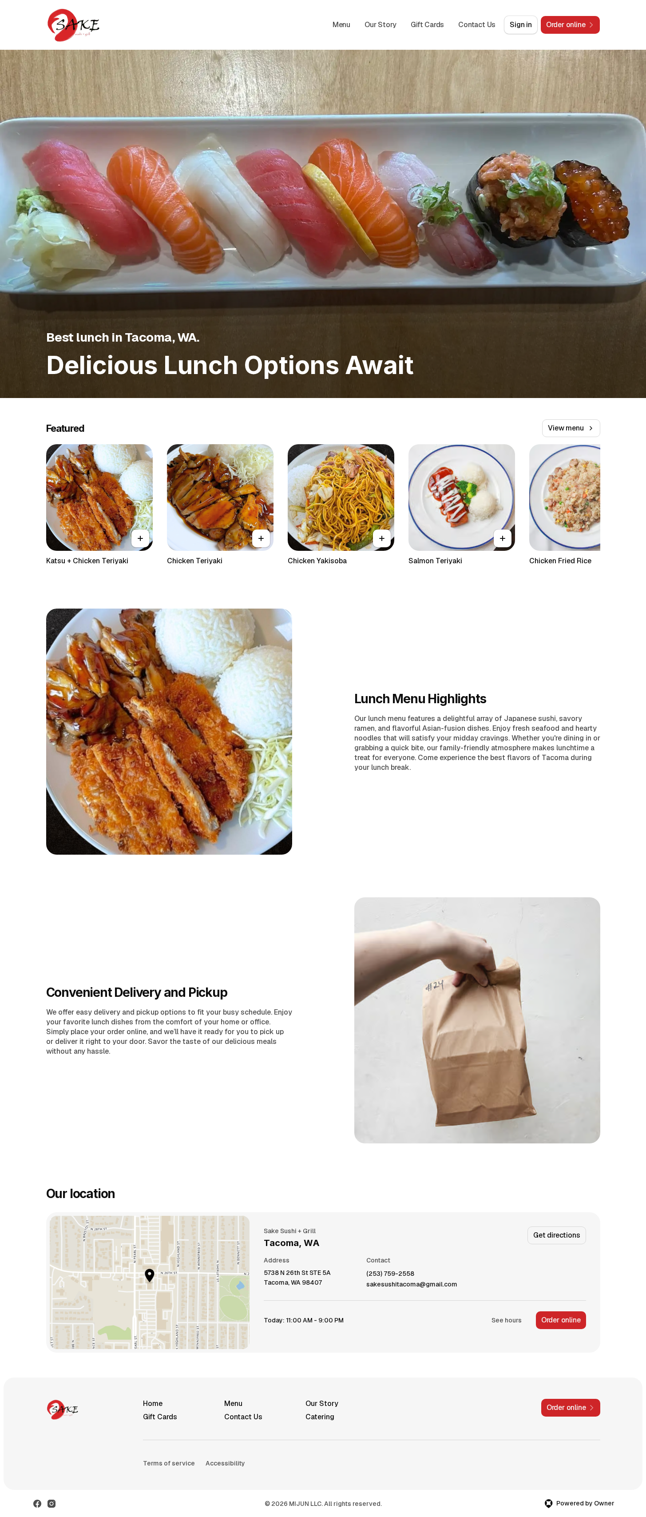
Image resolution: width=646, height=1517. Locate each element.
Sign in (521, 24)
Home (152, 1403)
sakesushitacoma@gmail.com (411, 1284)
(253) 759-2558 (390, 1274)
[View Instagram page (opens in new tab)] (51, 1503)
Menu (341, 24)
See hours (506, 1320)
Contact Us (476, 24)
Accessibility (225, 1463)
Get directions (556, 1235)
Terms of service (169, 1463)
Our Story (380, 24)
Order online (561, 1320)
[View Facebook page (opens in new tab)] (37, 1503)
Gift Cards (427, 24)
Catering (319, 1416)
